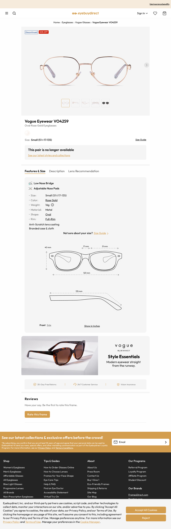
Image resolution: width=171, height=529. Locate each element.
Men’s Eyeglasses (12, 471)
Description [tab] (57, 171)
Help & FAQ (49, 484)
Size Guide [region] (140, 139)
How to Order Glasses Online (59, 467)
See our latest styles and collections (49, 155)
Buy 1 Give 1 (93, 479)
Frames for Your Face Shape (59, 475)
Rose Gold (37, 125)
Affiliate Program (137, 475)
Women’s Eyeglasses (14, 467)
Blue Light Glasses (12, 484)
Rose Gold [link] (51, 200)
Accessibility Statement (56, 492)
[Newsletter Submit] (165, 442)
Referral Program (137, 467)
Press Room (93, 471)
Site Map (92, 492)
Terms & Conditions (64, 448)
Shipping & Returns (97, 488)
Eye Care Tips (51, 479)
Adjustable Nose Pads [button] (46, 188)
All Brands (8, 492)
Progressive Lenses (13, 488)
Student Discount (137, 479)
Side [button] (49, 325)
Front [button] (42, 325)
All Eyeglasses (10, 479)
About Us (92, 467)
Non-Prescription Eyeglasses (18, 496)
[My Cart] (164, 13)
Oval (27, 125)
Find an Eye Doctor (54, 488)
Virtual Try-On (51, 496)
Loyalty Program (137, 471)
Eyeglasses (49, 125)
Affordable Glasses (13, 475)
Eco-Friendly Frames (98, 484)
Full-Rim (50, 219)
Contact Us (93, 475)
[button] (147, 65)
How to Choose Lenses (56, 471)
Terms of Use (33, 521)
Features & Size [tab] (35, 171)
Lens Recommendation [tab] (83, 171)
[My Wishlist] (155, 13)
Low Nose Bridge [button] (44, 183)
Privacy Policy (44, 448)
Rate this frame (37, 414)
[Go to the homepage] (85, 13)
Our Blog (92, 496)
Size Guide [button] (100, 233)
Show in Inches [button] (92, 325)
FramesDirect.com (138, 494)
